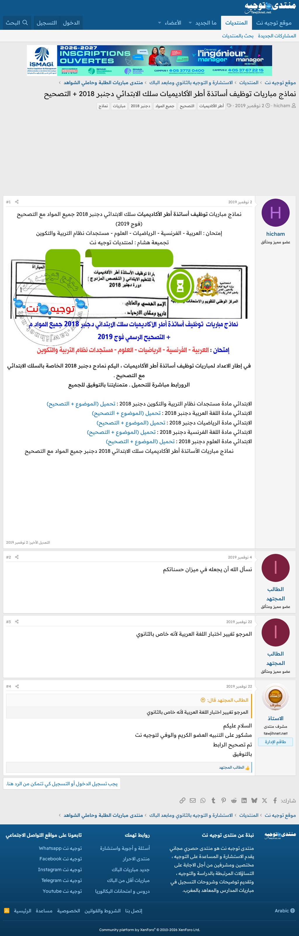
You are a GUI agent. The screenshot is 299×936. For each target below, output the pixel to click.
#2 (8, 557)
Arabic (282, 911)
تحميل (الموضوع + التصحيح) (81, 403)
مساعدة (44, 911)
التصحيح (187, 105)
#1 (8, 202)
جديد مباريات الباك (131, 869)
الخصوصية (68, 911)
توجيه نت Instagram (60, 869)
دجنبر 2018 (140, 105)
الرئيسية (22, 911)
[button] (190, 23)
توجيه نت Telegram (61, 880)
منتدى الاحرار (136, 859)
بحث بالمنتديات (237, 36)
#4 (8, 686)
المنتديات (236, 22)
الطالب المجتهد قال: (227, 700)
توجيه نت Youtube (62, 891)
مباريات (119, 105)
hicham (282, 105)
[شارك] (17, 202)
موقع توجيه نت (274, 22)
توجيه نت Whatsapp (60, 848)
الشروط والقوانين (103, 911)
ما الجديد (206, 22)
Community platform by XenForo (149, 930)
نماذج (103, 105)
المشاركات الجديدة (277, 36)
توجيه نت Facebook (60, 859)
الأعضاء (173, 22)
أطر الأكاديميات (211, 105)
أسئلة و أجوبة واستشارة (125, 848)
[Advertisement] (149, 154)
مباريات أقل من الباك (128, 880)
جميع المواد (165, 105)
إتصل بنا (133, 911)
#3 (8, 621)
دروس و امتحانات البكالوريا (122, 891)
